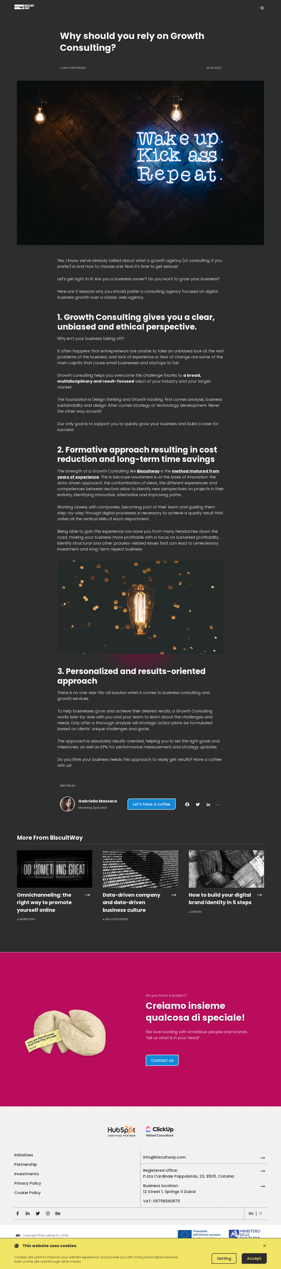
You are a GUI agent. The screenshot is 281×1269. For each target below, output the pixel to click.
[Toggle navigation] (262, 8)
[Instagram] (48, 1213)
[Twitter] (37, 1213)
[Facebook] (17, 1213)
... (217, 803)
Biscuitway (148, 471)
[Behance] (58, 1213)
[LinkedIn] (27, 1213)
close (264, 1246)
